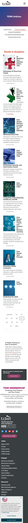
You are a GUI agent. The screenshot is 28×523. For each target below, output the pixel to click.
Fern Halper (11, 114)
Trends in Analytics (20, 29)
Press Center (5, 449)
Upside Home (7, 29)
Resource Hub (5, 485)
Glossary (4, 477)
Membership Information (14, 407)
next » (17, 326)
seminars (7, 354)
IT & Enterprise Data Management (14, 34)
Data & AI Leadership (14, 32)
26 (17, 318)
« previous (9, 314)
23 (21, 314)
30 (17, 322)
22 (16, 314)
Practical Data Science (14, 37)
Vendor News (5, 465)
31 (22, 322)
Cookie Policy (5, 512)
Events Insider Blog (7, 475)
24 (6, 318)
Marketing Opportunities (9, 468)
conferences (14, 352)
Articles (3, 494)
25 (11, 318)
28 (7, 322)
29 (12, 322)
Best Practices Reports (8, 487)
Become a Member (7, 461)
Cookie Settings (11, 515)
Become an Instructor (8, 463)
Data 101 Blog (5, 473)
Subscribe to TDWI (9, 436)
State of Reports (6, 489)
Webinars (4, 492)
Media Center (5, 451)
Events (3, 446)
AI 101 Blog (4, 470)
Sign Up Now (14, 376)
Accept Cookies (11, 520)
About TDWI (5, 444)
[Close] (21, 498)
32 (11, 326)
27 (22, 318)
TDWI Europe (5, 453)
